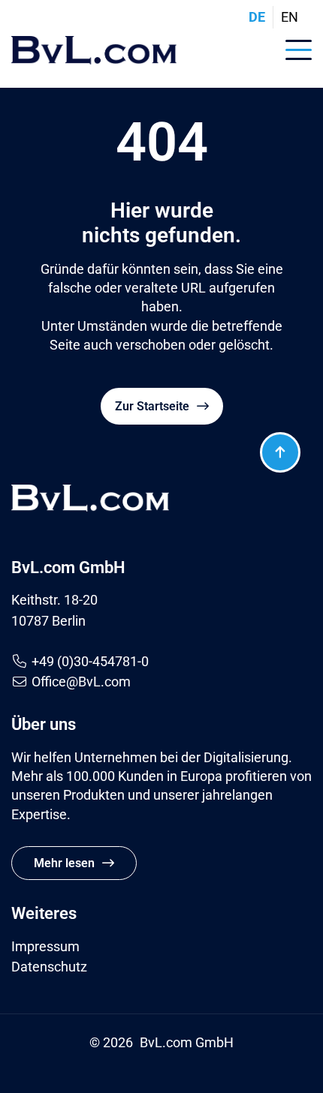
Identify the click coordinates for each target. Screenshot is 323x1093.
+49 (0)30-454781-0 (90, 661)
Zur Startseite (152, 406)
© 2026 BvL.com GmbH (161, 1042)
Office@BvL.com (81, 681)
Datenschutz (49, 966)
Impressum (45, 946)
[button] (298, 48)
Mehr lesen (64, 863)
